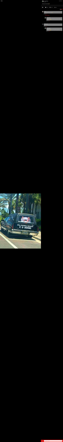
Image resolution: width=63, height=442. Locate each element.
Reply (46, 26)
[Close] (1, 1)
